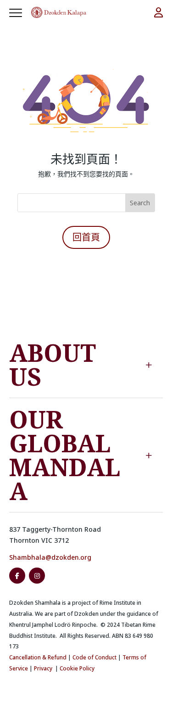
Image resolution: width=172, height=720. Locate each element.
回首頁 (86, 237)
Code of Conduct (94, 657)
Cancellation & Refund (38, 657)
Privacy (43, 668)
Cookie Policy (77, 668)
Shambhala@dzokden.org (50, 557)
